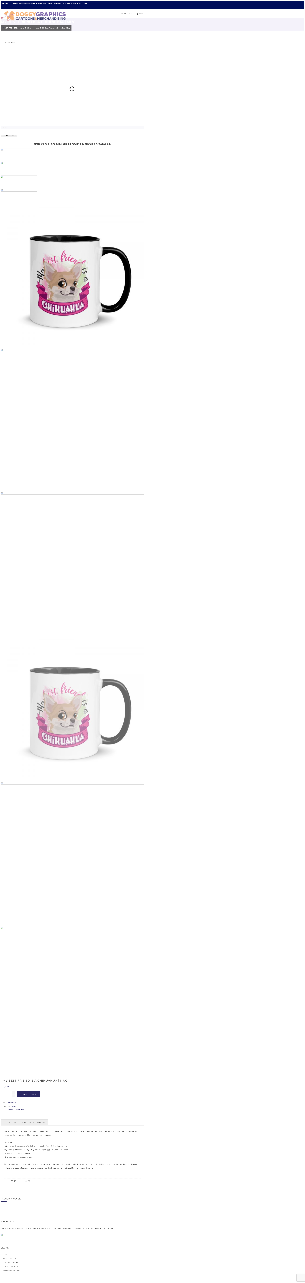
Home (21, 28)
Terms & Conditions (11, 1267)
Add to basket (30, 1094)
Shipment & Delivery (11, 1271)
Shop (29, 28)
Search (141, 42)
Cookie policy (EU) (11, 1262)
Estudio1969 (107, 1228)
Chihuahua (11, 1110)
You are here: (11, 28)
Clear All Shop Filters (9, 136)
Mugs (37, 28)
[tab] (10, 1122)
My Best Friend (19, 1110)
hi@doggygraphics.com (24, 3)
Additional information (33, 1122)
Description (10, 1122)
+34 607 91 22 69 (80, 3)
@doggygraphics (45, 3)
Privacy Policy (9, 1258)
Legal (5, 1254)
